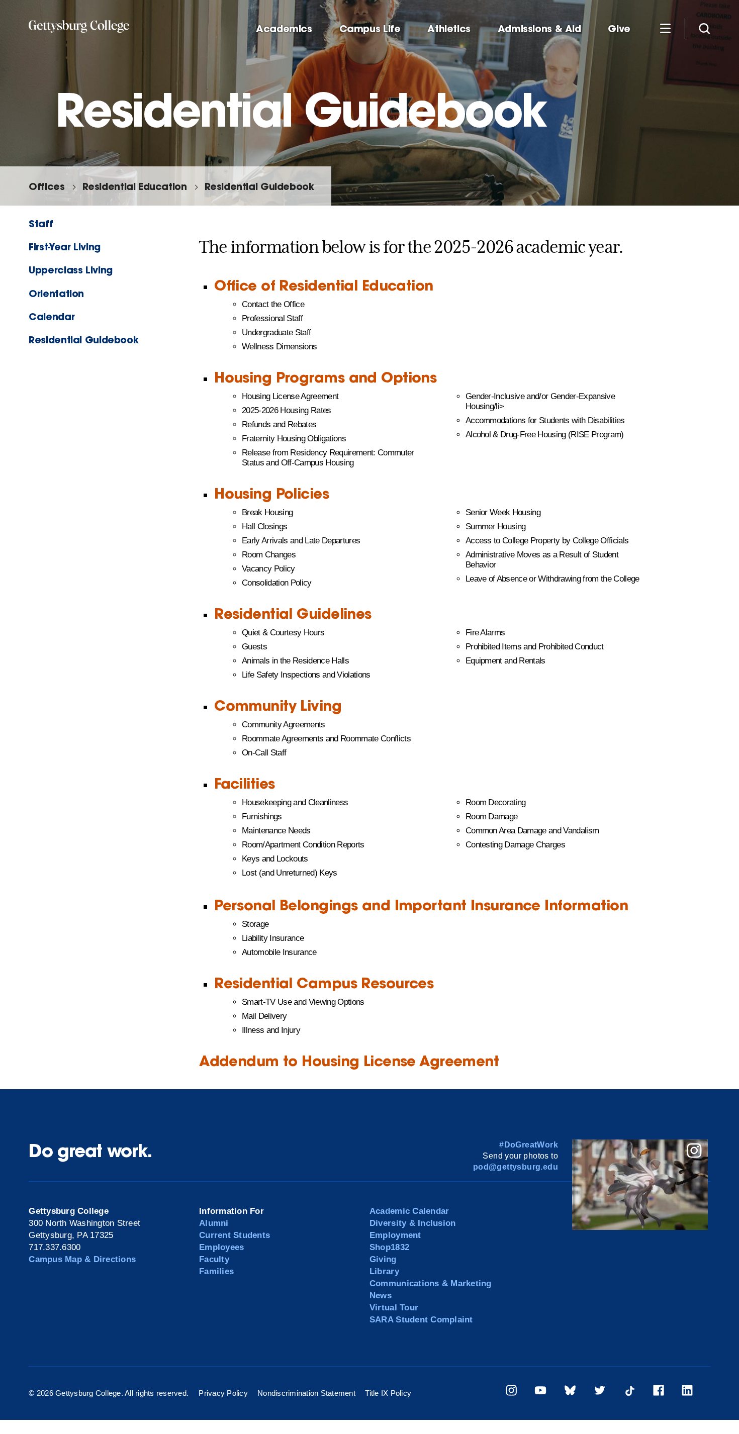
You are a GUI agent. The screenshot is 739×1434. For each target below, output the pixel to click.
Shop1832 (389, 1247)
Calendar (51, 316)
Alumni (214, 1223)
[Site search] (704, 28)
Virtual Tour (393, 1307)
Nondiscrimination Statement (306, 1393)
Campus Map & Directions (82, 1259)
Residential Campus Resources (323, 983)
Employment (395, 1235)
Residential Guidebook (259, 186)
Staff (41, 223)
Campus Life (370, 29)
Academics (284, 29)
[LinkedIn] (687, 1392)
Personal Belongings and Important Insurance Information (421, 905)
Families (216, 1271)
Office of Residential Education (323, 285)
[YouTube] (540, 1392)
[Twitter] (600, 1392)
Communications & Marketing (430, 1283)
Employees (221, 1247)
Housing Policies (271, 493)
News (380, 1295)
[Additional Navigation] (665, 28)
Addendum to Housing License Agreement (349, 1060)
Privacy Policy (223, 1393)
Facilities (244, 783)
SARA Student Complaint (421, 1319)
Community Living (277, 705)
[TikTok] (629, 1392)
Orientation (56, 293)
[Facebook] (658, 1392)
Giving (383, 1259)
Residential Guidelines (293, 613)
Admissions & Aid (539, 29)
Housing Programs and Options (325, 377)
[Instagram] (511, 1392)
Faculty (214, 1259)
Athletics (449, 29)
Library (384, 1271)
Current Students (234, 1235)
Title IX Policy (388, 1393)
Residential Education (134, 186)
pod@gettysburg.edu (515, 1167)
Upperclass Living (70, 269)
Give (619, 29)
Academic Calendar (409, 1211)
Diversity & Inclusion (412, 1223)
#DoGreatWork (528, 1144)
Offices (46, 186)
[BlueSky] (570, 1392)
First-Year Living (64, 246)
